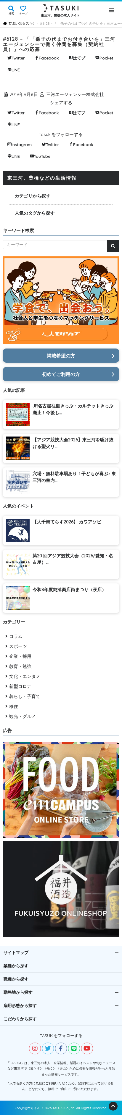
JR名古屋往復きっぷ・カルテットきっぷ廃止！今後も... (73, 409)
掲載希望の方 (61, 356)
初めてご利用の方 (61, 374)
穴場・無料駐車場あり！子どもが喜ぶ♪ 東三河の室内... (74, 477)
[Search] (113, 246)
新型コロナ (20, 686)
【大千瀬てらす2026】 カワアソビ (67, 522)
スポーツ (18, 646)
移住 (13, 706)
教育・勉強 (20, 666)
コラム (16, 636)
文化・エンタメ (24, 676)
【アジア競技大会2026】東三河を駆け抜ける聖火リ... (73, 443)
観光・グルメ (22, 716)
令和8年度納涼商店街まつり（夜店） (69, 589)
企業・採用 (20, 656)
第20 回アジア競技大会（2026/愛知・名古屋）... (73, 559)
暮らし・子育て (24, 696)
